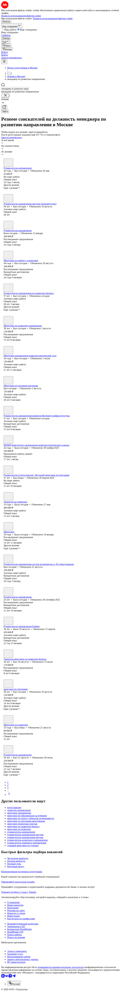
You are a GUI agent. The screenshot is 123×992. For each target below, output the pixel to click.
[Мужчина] (8, 162)
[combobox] (15, 88)
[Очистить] (5, 95)
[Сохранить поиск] (4, 107)
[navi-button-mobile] (4, 61)
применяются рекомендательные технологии (61, 967)
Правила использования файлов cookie (53, 18)
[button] (4, 52)
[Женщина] (8, 225)
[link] (6, 45)
